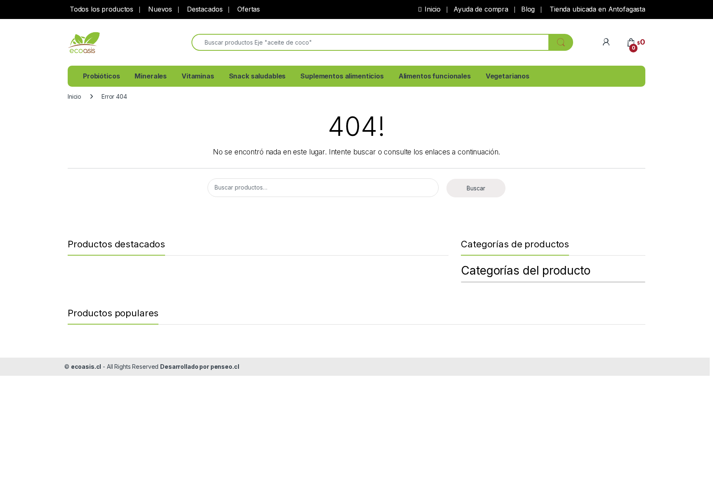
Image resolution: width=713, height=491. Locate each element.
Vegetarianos (507, 76)
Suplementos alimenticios (342, 76)
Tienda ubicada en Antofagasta (596, 9)
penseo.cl (224, 366)
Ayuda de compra (480, 9)
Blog (528, 9)
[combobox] (370, 42)
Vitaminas (198, 76)
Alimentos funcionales (435, 76)
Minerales (151, 76)
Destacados (203, 9)
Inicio (433, 9)
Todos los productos (100, 9)
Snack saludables (257, 76)
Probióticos (101, 76)
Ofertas (247, 9)
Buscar (476, 188)
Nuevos (159, 9)
